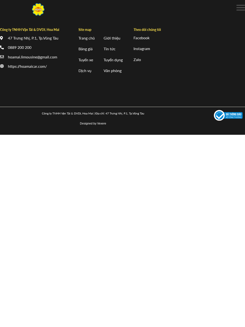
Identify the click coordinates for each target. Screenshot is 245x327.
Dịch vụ (84, 70)
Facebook (142, 37)
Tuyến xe (85, 59)
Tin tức (110, 48)
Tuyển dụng (113, 59)
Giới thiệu (112, 38)
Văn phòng (113, 70)
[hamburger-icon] (239, 8)
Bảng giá (85, 48)
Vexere (101, 123)
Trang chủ (86, 38)
